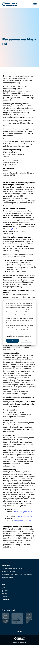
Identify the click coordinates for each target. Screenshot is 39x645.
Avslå (26, 340)
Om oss (4, 594)
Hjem (3, 588)
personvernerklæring (14, 322)
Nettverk (4, 597)
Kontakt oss (6, 600)
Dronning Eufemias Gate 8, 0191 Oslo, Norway (17, 575)
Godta (12, 340)
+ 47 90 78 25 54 (9, 571)
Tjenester (5, 591)
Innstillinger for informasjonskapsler (19, 336)
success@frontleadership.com (17, 229)
